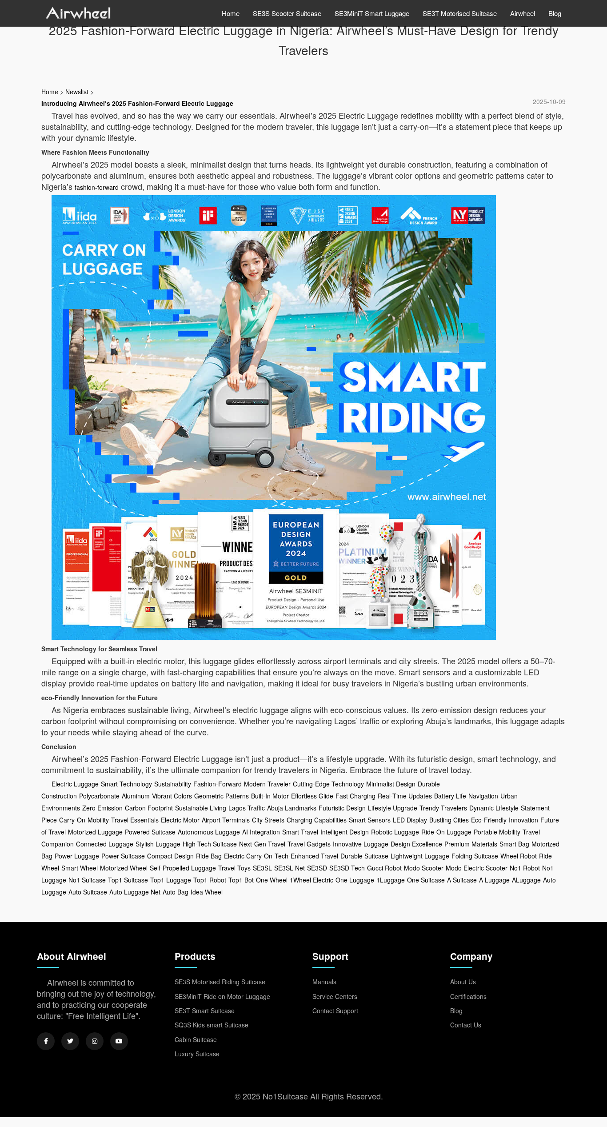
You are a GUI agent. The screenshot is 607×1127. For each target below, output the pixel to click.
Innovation (523, 819)
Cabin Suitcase (196, 1039)
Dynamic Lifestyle (494, 807)
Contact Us (465, 1024)
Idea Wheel (207, 891)
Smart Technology (126, 783)
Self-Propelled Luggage (183, 867)
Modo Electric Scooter (476, 867)
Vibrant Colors (172, 795)
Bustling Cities (449, 819)
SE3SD (317, 867)
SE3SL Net (289, 867)
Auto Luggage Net (134, 891)
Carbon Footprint (149, 807)
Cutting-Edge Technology (328, 783)
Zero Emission (102, 807)
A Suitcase (462, 879)
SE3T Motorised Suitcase (460, 13)
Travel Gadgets (309, 843)
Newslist (76, 91)
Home (231, 13)
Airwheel (522, 13)
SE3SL (262, 867)
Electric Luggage (75, 783)
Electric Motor (180, 819)
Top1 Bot (241, 879)
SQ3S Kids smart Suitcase (211, 1024)
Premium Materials (470, 843)
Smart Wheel (79, 867)
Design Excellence (416, 843)
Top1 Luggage (170, 879)
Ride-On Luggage (446, 831)
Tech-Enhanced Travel (306, 855)
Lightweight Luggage (420, 855)
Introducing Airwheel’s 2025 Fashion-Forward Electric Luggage (137, 103)
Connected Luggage (104, 843)
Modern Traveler (267, 783)
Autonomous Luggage (209, 831)
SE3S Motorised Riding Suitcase (220, 981)
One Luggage (354, 879)
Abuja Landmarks (291, 807)
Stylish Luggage (158, 843)
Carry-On (72, 819)
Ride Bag (209, 855)
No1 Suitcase (87, 879)
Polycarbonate (99, 795)
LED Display (410, 819)
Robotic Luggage (395, 831)
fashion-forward (97, 187)
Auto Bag (175, 891)
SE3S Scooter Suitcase (287, 13)
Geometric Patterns (221, 795)
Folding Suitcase (474, 855)
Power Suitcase (123, 855)
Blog (554, 13)
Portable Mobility (497, 831)
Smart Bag (514, 843)
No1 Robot (525, 867)
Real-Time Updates (405, 795)
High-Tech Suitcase (210, 843)
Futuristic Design (342, 807)
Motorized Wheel (124, 867)
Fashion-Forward (217, 783)
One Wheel (272, 879)
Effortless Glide (312, 795)
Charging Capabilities (317, 819)
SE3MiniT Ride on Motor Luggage (222, 996)
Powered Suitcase (150, 831)
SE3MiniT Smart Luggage (372, 13)
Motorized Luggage (95, 831)
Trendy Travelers (443, 807)
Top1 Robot (209, 879)
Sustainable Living (200, 807)
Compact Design (170, 855)
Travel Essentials (135, 819)
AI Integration (261, 831)
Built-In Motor (270, 795)
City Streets (268, 819)
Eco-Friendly (489, 819)
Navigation (483, 795)
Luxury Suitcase (197, 1053)
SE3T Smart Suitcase (205, 1010)
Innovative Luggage (360, 843)
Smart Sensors (370, 819)
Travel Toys (234, 867)
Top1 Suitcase (128, 879)
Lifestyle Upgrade (392, 807)
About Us (463, 981)
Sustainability (172, 783)
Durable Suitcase (364, 855)
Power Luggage (77, 855)
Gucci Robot (384, 867)
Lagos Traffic (246, 807)
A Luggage (494, 879)
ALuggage (526, 879)
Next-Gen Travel (262, 843)
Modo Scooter (423, 867)
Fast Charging (355, 795)
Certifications (468, 996)
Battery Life (450, 795)
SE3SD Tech (347, 867)
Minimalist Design (390, 783)
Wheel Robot (518, 855)
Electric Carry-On (248, 855)
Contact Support (335, 1010)
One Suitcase (426, 879)
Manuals (324, 981)
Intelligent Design (344, 831)
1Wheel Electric (311, 879)
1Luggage (390, 879)
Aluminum (136, 795)
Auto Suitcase (87, 891)
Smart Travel (300, 831)
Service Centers (334, 996)
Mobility (98, 819)
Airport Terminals (226, 819)
